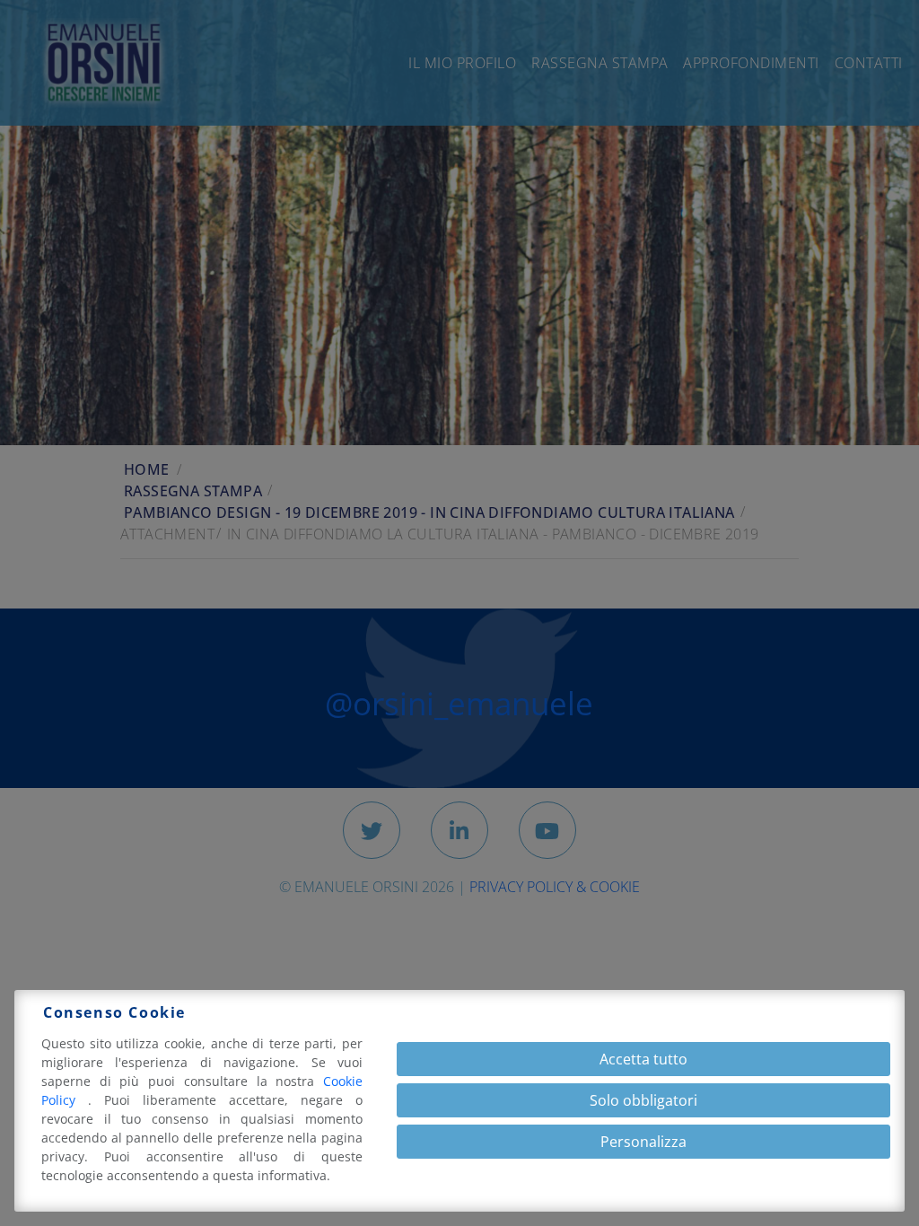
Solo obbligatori (643, 1100)
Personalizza (643, 1142)
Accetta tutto (643, 1059)
